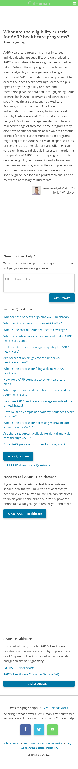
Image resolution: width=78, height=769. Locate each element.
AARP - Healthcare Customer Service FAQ (31, 674)
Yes (46, 708)
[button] (74, 3)
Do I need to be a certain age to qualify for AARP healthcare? (36, 349)
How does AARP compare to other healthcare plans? (34, 382)
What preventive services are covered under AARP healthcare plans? (37, 338)
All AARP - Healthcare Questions (28, 465)
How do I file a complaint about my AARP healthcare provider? (38, 414)
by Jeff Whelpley (64, 192)
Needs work (60, 708)
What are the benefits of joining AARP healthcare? (37, 317)
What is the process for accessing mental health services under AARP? (36, 425)
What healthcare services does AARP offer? (32, 323)
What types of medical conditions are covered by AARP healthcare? (36, 392)
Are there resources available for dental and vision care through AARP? (37, 436)
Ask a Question (18, 456)
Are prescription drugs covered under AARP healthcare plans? (33, 360)
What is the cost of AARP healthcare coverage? (35, 330)
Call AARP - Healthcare (18, 668)
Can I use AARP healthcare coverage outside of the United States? (37, 403)
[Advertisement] (39, 224)
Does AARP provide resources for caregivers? (34, 444)
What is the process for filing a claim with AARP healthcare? (35, 371)
